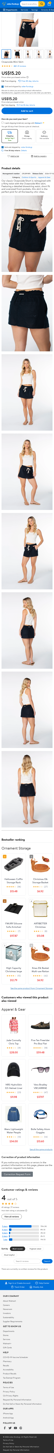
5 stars (5, 1226)
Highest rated (35, 1248)
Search (47, 1261)
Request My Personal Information (17, 1399)
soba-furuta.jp (27, 86)
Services (24, 9)
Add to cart (27, 110)
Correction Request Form (17, 1174)
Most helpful (9, 1254)
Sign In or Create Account (19, 1283)
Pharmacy (7, 1361)
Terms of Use (8, 1387)
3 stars (5, 1233)
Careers (6, 1305)
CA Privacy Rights (10, 1395)
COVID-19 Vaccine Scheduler (15, 1357)
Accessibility (8, 1369)
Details (24, 150)
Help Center (44, 1283)
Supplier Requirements (12, 1321)
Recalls (6, 1365)
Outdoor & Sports (29, 177)
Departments (11, 9)
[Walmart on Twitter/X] (10, 1428)
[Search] (41, 4)
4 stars (5, 1229)
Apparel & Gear (44, 177)
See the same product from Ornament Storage (31, 988)
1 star (5, 1239)
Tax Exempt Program (11, 1377)
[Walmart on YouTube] (15, 1428)
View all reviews (11, 1216)
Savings (35, 9)
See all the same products (41, 1149)
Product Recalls (9, 1373)
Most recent (17, 1248)
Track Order (20, 1287)
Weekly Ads (38, 1287)
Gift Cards (7, 1347)
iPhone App (8, 1413)
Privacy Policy (9, 1391)
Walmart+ (7, 1343)
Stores (5, 1335)
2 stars (5, 1236)
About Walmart (9, 1301)
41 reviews (21, 66)
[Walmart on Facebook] (4, 1428)
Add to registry (40, 156)
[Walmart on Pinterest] (20, 1428)
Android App (8, 1417)
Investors (7, 1313)
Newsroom (7, 1309)
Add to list (14, 156)
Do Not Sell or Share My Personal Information (22, 1403)
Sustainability (8, 1317)
